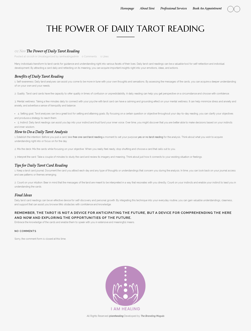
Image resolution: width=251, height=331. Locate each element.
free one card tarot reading (87, 137)
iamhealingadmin (69, 56)
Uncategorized (46, 56)
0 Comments (89, 56)
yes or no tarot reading (150, 137)
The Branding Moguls (152, 316)
